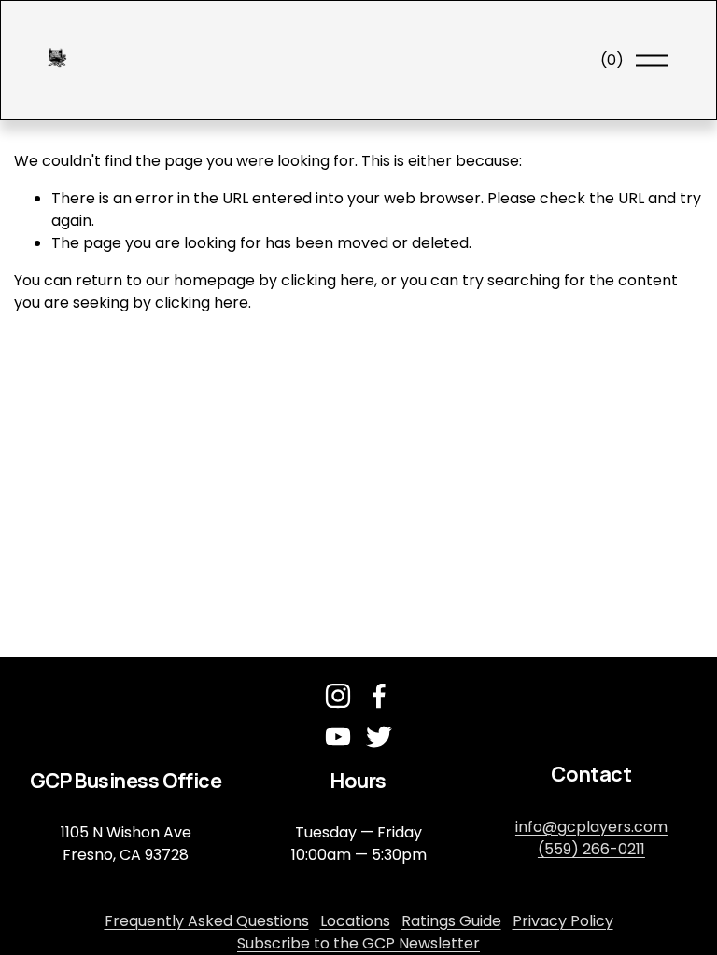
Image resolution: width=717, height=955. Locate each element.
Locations (355, 921)
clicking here (327, 280)
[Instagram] (338, 696)
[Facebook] (379, 696)
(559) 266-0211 (591, 849)
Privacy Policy (563, 921)
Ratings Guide (451, 921)
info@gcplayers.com (591, 826)
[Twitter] (379, 737)
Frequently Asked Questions (207, 921)
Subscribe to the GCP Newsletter (358, 943)
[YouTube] (338, 737)
